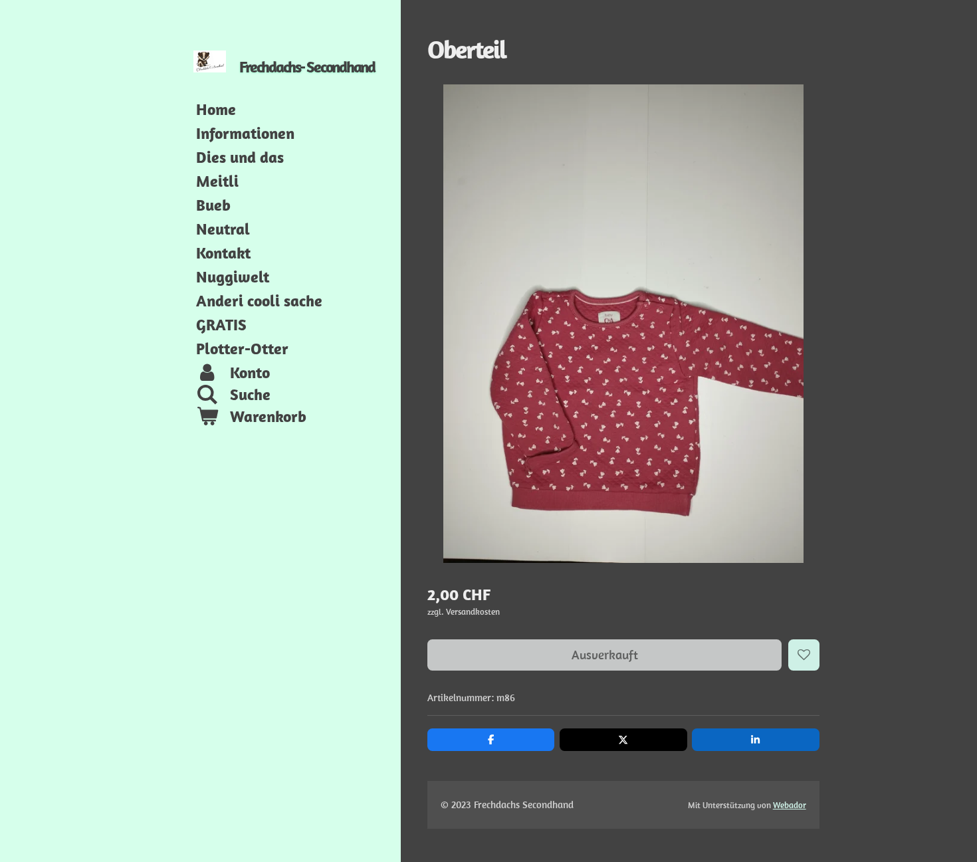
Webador (789, 805)
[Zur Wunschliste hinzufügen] (803, 655)
